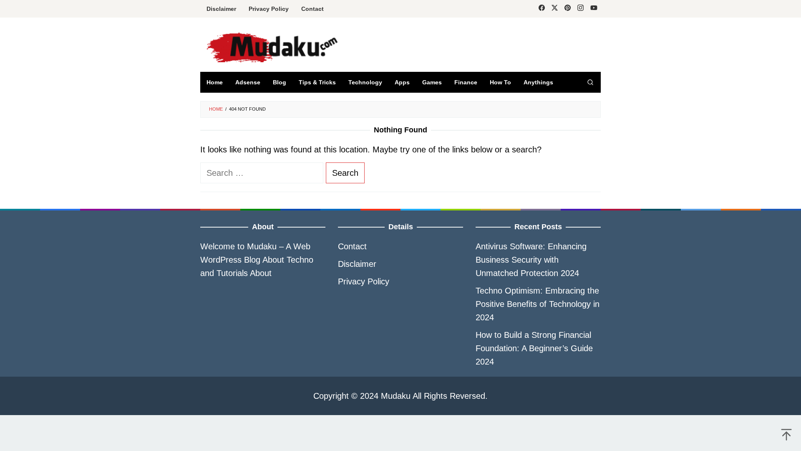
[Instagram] (580, 9)
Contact (352, 246)
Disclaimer (357, 264)
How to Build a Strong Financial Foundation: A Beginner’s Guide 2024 (534, 348)
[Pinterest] (567, 9)
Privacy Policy (363, 281)
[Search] (590, 82)
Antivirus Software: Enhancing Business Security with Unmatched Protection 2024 (531, 260)
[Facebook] (541, 9)
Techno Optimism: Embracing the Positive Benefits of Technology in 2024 (537, 304)
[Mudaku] (319, 47)
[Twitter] (554, 9)
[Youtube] (594, 9)
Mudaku (262, 246)
